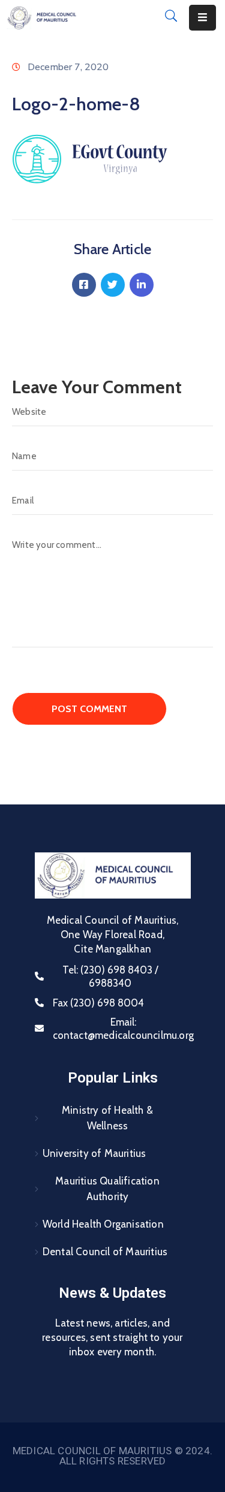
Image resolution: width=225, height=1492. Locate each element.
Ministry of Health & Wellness (107, 1118)
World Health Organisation (103, 1224)
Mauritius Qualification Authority (107, 1188)
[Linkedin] (142, 285)
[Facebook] (84, 285)
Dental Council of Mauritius (105, 1252)
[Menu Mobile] (202, 18)
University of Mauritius (94, 1153)
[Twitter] (113, 285)
